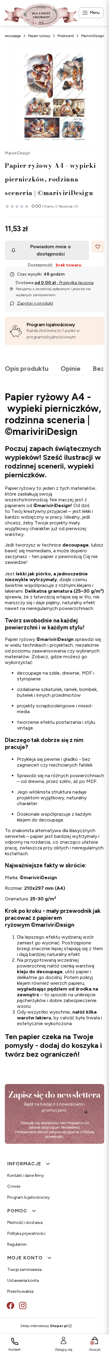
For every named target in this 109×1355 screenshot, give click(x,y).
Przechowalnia (20, 1291)
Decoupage (12, 36)
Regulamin (76, 1123)
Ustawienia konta (23, 1280)
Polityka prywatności (26, 1233)
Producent (66, 36)
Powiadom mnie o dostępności (50, 250)
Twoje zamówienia (24, 1269)
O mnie (13, 1186)
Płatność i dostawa (24, 1222)
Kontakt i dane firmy (25, 1175)
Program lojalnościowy (51, 324)
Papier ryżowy (39, 36)
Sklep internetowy (44, 1326)
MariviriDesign (92, 36)
